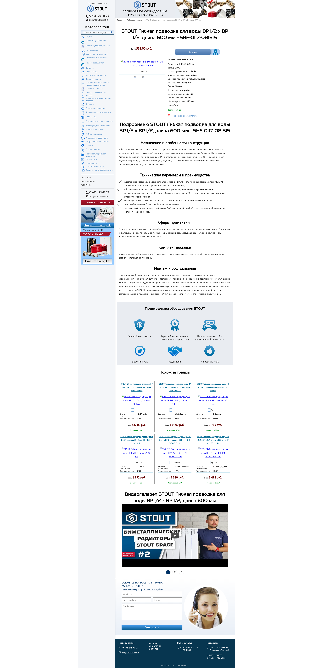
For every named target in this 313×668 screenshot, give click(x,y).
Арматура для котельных (98, 126)
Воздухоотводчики (95, 129)
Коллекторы (91, 72)
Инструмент (91, 163)
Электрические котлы (96, 75)
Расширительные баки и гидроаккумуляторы (97, 84)
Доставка (86, 178)
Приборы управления (96, 41)
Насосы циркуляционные (98, 46)
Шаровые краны (93, 79)
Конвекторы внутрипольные (99, 170)
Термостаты (91, 159)
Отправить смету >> (97, 225)
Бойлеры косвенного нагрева (96, 94)
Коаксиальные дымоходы (98, 112)
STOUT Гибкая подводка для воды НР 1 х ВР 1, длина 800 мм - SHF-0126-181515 (213, 387)
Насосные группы (94, 88)
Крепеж (89, 146)
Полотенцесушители (95, 63)
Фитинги (90, 68)
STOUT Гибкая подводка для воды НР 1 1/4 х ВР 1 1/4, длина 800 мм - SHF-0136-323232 (175, 439)
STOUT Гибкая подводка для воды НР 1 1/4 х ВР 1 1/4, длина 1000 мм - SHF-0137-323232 (213, 439)
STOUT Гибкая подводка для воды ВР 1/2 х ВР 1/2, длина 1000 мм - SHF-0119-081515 (175, 387)
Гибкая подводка (94, 134)
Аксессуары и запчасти (97, 138)
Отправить (152, 627)
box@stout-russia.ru (98, 19)
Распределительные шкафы (99, 121)
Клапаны (90, 104)
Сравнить (143, 71)
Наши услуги (88, 181)
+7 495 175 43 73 (99, 15)
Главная (120, 20)
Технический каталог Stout (184, 115)
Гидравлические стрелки (97, 142)
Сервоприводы (93, 149)
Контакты (86, 185)
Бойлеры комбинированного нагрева (99, 99)
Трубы (89, 37)
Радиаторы (91, 117)
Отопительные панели (96, 58)
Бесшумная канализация (96, 54)
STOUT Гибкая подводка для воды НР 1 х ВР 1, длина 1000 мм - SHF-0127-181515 (136, 439)
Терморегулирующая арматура (96, 155)
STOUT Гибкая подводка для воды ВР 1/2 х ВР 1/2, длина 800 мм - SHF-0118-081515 (137, 387)
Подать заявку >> (97, 261)
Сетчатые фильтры (95, 167)
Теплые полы (92, 50)
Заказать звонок (97, 202)
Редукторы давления (96, 108)
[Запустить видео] (175, 535)
